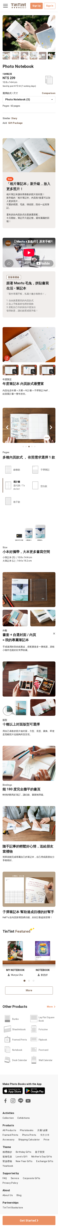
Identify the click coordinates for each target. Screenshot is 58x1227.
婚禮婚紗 (7, 1152)
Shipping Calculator (29, 1139)
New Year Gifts (24, 1161)
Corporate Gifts (31, 1178)
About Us (8, 1195)
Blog (19, 1195)
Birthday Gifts (23, 1152)
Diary (14, 118)
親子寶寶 (39, 1152)
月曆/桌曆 (42, 1130)
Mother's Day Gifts (41, 1156)
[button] (15, 950)
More (29, 990)
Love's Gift (22, 1156)
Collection (8, 1118)
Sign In (49, 5)
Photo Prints (29, 1135)
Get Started (28, 1220)
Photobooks (26, 1130)
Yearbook (8, 1166)
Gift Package (15, 123)
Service (15, 1178)
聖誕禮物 (7, 1161)
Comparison (48, 93)
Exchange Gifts (44, 1161)
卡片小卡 (44, 1135)
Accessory (9, 1139)
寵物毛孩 (7, 1156)
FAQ (5, 1178)
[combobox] (29, 99)
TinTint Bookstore (13, 1207)
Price (46, 1139)
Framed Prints (10, 1135)
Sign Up (36, 5)
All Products (9, 1130)
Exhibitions (24, 1118)
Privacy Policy (10, 1183)
